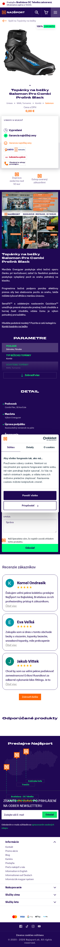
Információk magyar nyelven (19, 879)
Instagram (33, 926)
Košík (46, 12)
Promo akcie (11, 851)
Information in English (16, 871)
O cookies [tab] (49, 447)
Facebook (20, 926)
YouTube (39, 926)
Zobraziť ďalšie (30, 697)
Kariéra (9, 859)
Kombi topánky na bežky (15, 326)
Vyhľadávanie (36, 12)
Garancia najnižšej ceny (20, 142)
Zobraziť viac (32, 375)
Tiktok (27, 926)
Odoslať (50, 814)
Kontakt (9, 847)
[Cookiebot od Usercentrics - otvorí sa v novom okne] (43, 439)
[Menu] (55, 12)
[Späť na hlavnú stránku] (13, 12)
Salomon (49, 103)
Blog (7, 855)
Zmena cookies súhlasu (30, 935)
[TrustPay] (45, 917)
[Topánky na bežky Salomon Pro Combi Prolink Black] (29, 52)
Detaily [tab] (30, 447)
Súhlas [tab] (11, 447)
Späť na (22, 21)
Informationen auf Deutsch (18, 875)
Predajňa (9, 863)
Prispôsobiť (28, 505)
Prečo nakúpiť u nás (15, 867)
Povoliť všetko (30, 495)
